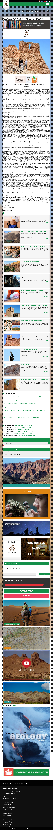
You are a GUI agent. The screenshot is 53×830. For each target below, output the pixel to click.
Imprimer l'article (9, 210)
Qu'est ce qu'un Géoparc (12, 781)
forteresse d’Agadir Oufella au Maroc (11, 410)
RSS (49, 828)
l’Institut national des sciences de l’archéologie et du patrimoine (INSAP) (26, 396)
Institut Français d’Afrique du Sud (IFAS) (32, 414)
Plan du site (27, 828)
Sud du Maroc (7, 396)
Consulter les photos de (18, 429)
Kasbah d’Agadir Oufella (36, 417)
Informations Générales (8, 819)
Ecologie (36, 781)
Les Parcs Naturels (6, 796)
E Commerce (5, 811)
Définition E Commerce (7, 813)
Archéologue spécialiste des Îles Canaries (12, 414)
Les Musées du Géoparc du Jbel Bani (21, 18)
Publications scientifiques (8, 804)
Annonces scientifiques (7, 809)
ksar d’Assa (30, 400)
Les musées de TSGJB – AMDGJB (11, 451)
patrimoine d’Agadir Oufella (9, 417)
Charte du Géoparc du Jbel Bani (10, 788)
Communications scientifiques (9, 807)
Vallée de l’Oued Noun (40, 410)
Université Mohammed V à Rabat (11, 403)
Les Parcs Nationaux (7, 795)
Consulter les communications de (20, 435)
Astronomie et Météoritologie (9, 783)
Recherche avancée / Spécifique (10, 445)
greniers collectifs (22, 400)
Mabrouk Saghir (32, 403)
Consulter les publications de (19, 431)
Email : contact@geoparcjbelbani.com (10, 821)
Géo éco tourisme (23, 781)
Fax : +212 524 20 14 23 (7, 824)
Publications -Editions (8, 802)
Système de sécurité (7, 815)
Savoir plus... (46, 222)
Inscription (5, 816)
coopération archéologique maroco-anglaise (13, 407)
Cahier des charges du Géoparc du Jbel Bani (12, 791)
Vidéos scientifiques (7, 806)
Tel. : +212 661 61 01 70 (7, 822)
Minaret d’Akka (7, 420)
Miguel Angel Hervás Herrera (28, 410)
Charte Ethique (6, 790)
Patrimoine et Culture (22, 783)
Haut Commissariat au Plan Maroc (10, 798)
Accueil (11, 18)
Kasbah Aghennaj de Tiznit (23, 417)
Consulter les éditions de (18, 433)
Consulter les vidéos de (18, 427)
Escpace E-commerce (11, 584)
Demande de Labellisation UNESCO (10, 800)
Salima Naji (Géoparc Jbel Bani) (10, 400)
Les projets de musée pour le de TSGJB (38, 18)
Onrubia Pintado (23, 403)
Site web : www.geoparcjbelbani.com (10, 826)
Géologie (31, 781)
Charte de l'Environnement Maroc (10, 793)
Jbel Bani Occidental (29, 407)
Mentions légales (20, 828)
